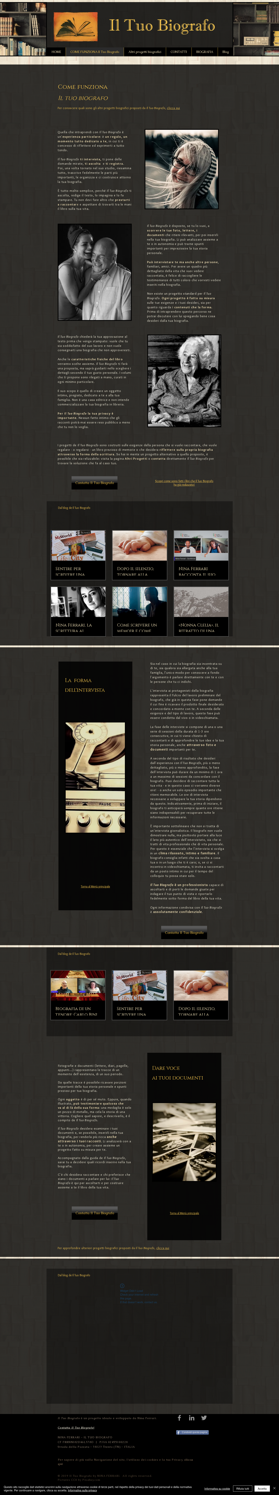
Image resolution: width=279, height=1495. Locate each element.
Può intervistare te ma (165, 262)
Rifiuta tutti (242, 1488)
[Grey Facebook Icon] (179, 1418)
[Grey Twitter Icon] (204, 1418)
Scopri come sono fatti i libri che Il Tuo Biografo (184, 481)
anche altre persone (201, 262)
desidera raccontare (84, 1174)
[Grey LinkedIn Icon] (191, 1418)
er (62, 413)
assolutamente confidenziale (177, 912)
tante (72, 418)
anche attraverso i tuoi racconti (87, 1139)
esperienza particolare (81, 136)
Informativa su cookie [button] (217, 1488)
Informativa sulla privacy (82, 1490)
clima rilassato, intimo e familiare (187, 853)
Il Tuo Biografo (110, 132)
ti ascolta (93, 163)
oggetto (73, 1099)
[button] (94, 482)
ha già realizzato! (184, 484)
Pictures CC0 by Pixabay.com (79, 1480)
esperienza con (179, 763)
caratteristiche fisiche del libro (97, 359)
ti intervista (90, 159)
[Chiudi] (274, 1488)
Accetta (262, 1488)
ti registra (114, 163)
